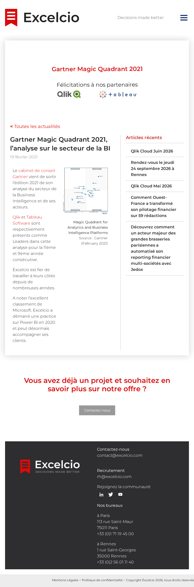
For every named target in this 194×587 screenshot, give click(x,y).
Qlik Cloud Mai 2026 (151, 186)
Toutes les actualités (35, 126)
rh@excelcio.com (114, 476)
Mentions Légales (65, 580)
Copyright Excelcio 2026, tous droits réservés (160, 580)
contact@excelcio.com (119, 455)
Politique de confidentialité (102, 580)
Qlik (16, 217)
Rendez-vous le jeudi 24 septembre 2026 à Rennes (152, 168)
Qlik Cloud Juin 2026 (152, 151)
